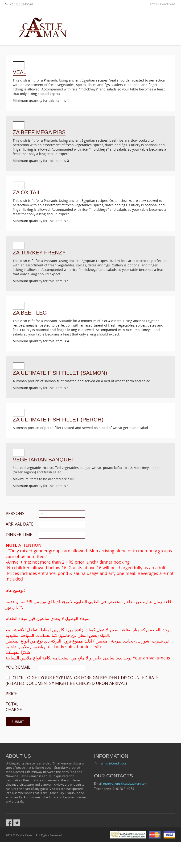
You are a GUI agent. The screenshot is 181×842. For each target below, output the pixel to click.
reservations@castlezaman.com (125, 783)
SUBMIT (18, 721)
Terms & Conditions (161, 4)
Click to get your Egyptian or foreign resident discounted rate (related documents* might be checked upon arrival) (82, 680)
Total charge (14, 706)
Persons (15, 513)
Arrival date (19, 524)
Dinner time (19, 534)
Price (11, 693)
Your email (18, 667)
